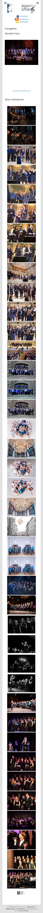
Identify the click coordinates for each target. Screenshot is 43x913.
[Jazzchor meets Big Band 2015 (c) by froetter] (21, 722)
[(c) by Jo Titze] (21, 428)
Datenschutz (21, 909)
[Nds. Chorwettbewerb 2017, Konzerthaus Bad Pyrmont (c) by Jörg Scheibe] (21, 154)
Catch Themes (23, 911)
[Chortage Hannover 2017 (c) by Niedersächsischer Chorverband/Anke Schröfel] (21, 605)
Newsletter (24, 22)
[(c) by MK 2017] (21, 370)
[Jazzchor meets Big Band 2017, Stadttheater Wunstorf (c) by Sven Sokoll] (21, 879)
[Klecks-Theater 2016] (21, 859)
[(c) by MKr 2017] (21, 389)
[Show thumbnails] (21, 91)
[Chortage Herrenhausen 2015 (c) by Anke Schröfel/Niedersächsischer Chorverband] (21, 702)
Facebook (24, 16)
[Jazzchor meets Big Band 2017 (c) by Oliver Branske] (21, 839)
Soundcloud (24, 19)
